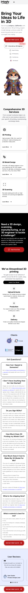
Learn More (5, 147)
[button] (14, 2)
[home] (4, 2)
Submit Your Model (14, 282)
